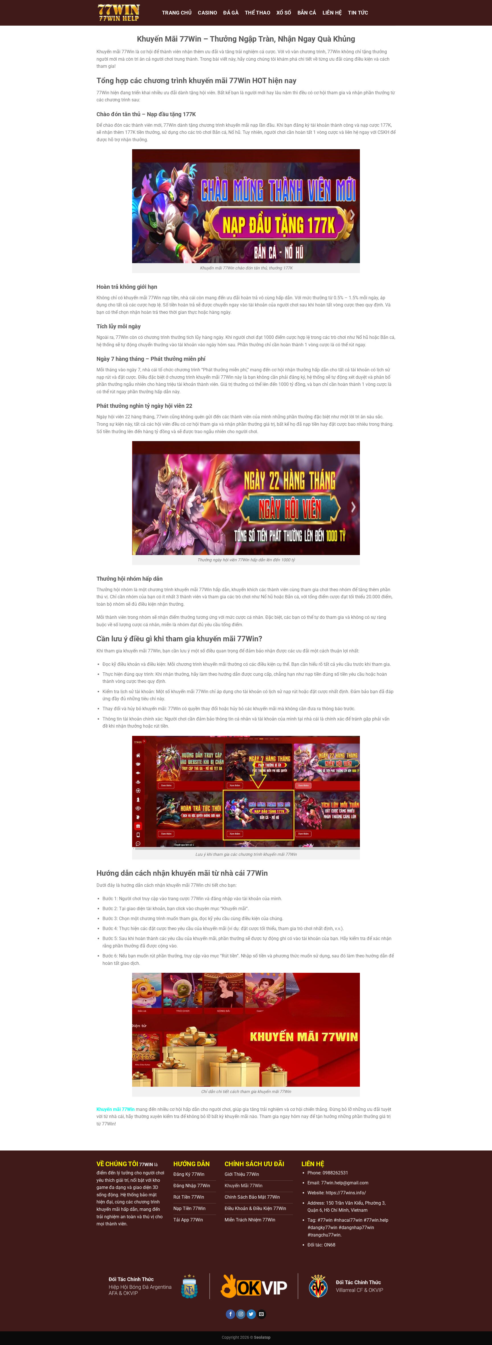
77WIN (146, 1164)
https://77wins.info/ (346, 1192)
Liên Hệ (332, 13)
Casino (207, 13)
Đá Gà (231, 13)
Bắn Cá (307, 13)
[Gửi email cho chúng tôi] (261, 1314)
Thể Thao (257, 13)
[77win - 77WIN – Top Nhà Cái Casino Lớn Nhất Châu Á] (125, 13)
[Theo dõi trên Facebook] (230, 1314)
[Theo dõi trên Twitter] (251, 1314)
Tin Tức (358, 13)
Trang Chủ (177, 13)
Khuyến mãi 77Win (116, 1109)
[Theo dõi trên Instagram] (240, 1314)
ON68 (329, 1245)
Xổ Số (283, 13)
